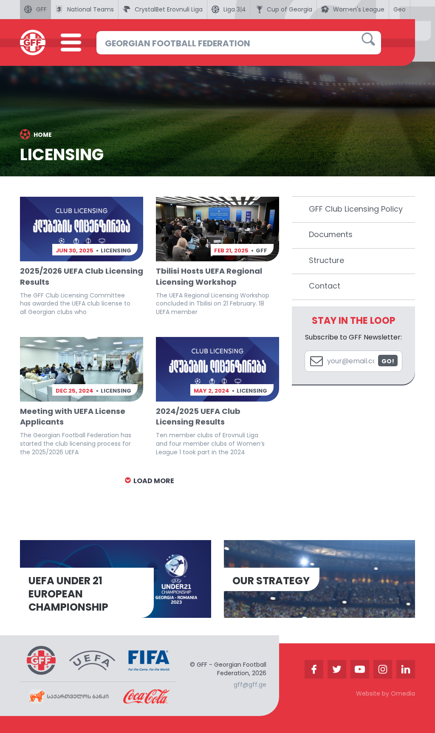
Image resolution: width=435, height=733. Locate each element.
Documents (331, 234)
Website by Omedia (385, 693)
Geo (399, 9)
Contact (324, 285)
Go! (387, 361)
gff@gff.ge (250, 684)
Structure (326, 260)
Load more (153, 481)
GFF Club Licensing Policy (356, 209)
